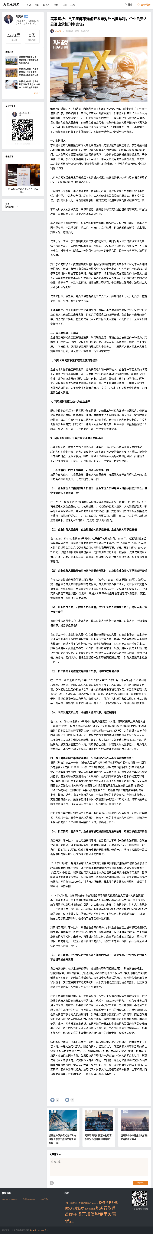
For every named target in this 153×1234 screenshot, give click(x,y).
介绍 (37, 4)
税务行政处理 (108, 1202)
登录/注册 (145, 4)
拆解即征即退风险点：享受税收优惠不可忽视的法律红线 (28, 60)
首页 (28, 4)
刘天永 (19, 16)
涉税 (77, 1203)
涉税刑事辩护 (85, 1203)
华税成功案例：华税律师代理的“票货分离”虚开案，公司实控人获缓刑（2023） (29, 84)
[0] (52, 1100)
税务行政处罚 (74, 1208)
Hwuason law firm (10, 1199)
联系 (73, 4)
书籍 (64, 4)
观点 (45, 4)
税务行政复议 (90, 1209)
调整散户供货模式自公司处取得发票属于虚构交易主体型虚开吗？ (62, 1139)
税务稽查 (95, 1203)
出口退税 (70, 1203)
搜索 (130, 4)
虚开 (73, 1214)
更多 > (37, 92)
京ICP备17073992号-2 (38, 1230)
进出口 (71, 1222)
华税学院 (44, 1199)
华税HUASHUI (29, 1199)
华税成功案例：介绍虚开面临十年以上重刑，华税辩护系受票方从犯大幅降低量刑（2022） (29, 72)
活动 (56, 4)
